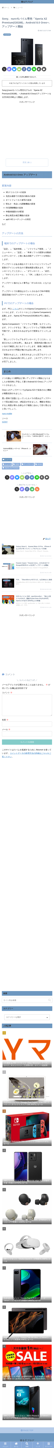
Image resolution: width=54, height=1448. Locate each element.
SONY (5, 422)
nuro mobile (7, 413)
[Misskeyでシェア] (19, 69)
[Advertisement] (27, 130)
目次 (25, 162)
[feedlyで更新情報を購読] (32, 489)
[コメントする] (44, 69)
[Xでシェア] (4, 69)
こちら (15, 309)
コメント (7, 692)
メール (6, 729)
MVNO (39, 464)
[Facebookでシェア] (24, 69)
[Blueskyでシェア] (14, 69)
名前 (5, 720)
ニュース (8, 459)
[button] (39, 69)
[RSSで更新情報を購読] (37, 489)
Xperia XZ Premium (12, 468)
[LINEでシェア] (34, 69)
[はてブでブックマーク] (29, 69)
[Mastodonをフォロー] (22, 489)
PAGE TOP (28, 1430)
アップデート (28, 464)
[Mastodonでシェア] (9, 69)
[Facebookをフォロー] (27, 489)
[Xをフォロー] (17, 489)
